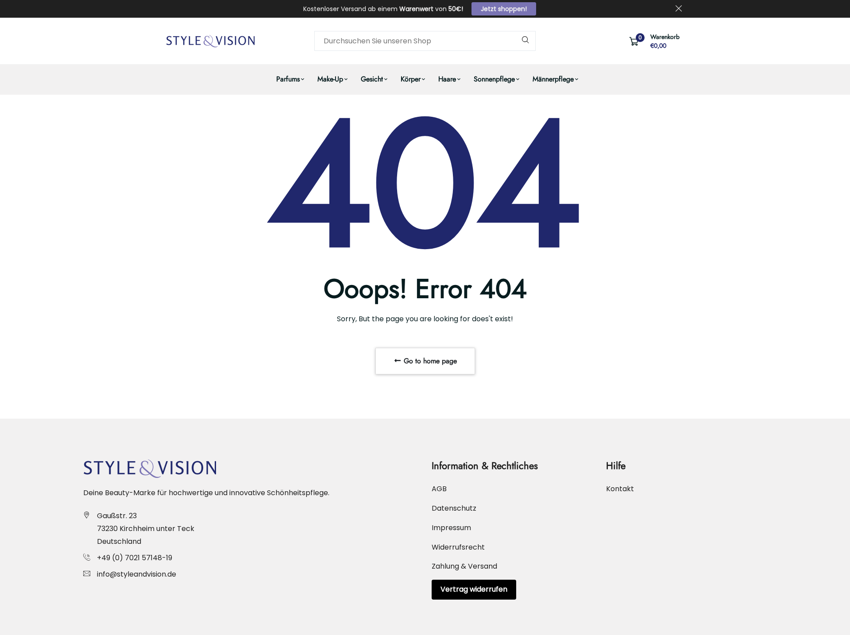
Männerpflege (553, 79)
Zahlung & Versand (464, 566)
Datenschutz (454, 508)
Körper (411, 79)
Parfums (288, 79)
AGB (439, 489)
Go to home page (429, 361)
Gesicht (372, 79)
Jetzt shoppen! (504, 8)
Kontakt (620, 489)
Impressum (451, 528)
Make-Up (330, 79)
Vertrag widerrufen (473, 589)
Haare (447, 79)
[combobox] (425, 41)
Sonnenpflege (494, 79)
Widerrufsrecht (458, 547)
